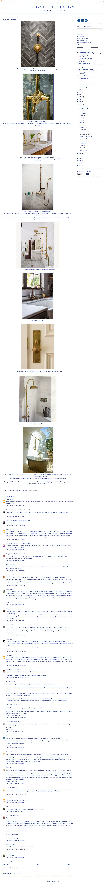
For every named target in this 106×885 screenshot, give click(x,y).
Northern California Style (86, 52)
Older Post (70, 864)
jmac (7, 736)
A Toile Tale (9, 768)
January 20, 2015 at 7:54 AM (15, 571)
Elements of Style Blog (85, 58)
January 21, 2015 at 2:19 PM (15, 783)
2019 (80, 94)
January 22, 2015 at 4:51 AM (15, 811)
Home (38, 864)
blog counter (53, 883)
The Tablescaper (10, 815)
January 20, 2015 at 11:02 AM (16, 665)
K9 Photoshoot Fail (85, 134)
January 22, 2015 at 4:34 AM (15, 803)
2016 (80, 101)
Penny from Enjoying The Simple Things (17, 510)
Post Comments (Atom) (16, 868)
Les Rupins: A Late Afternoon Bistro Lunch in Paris (90, 65)
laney (7, 798)
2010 (80, 163)
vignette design (53, 7)
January (82, 132)
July (81, 118)
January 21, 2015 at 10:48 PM (16, 794)
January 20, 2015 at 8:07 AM (15, 585)
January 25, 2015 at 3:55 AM (15, 858)
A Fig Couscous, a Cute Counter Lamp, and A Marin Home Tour (90, 54)
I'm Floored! (83, 143)
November (83, 108)
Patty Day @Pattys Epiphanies (14, 554)
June (81, 120)
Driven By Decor (83, 76)
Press (78, 44)
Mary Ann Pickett (10, 787)
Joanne (8, 655)
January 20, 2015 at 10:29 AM (16, 651)
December (83, 106)
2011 (80, 160)
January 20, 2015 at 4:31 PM (15, 748)
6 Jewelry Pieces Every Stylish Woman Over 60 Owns (88, 71)
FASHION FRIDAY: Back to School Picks (89, 60)
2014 (80, 153)
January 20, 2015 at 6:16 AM (15, 525)
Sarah (7, 752)
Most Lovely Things (84, 63)
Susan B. (8, 529)
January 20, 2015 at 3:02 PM (15, 732)
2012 (80, 158)
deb (7, 807)
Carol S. (8, 853)
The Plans (82, 145)
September (83, 113)
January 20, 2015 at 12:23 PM (16, 717)
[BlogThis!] (32, 490)
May (81, 122)
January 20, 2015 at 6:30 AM (15, 539)
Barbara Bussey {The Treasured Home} (17, 543)
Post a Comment (7, 862)
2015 (80, 104)
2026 (80, 90)
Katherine (8, 609)
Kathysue (8, 575)
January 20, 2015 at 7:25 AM (15, 550)
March (82, 127)
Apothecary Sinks (84, 139)
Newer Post (6, 864)
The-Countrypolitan (11, 669)
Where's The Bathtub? (86, 136)
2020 (80, 92)
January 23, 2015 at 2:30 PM (15, 849)
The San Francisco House (84, 42)
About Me (79, 34)
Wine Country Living (82, 38)
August (82, 115)
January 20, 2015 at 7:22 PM (15, 764)
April (81, 125)
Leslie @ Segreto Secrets (12, 721)
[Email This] (31, 490)
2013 (80, 156)
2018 (80, 97)
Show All (101, 82)
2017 (80, 99)
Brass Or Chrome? (85, 141)
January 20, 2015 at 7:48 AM (15, 560)
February (82, 129)
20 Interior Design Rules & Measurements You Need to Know (90, 77)
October (82, 111)
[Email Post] (29, 490)
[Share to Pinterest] (36, 490)
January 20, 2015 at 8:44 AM (15, 621)
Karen (7, 639)
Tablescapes (80, 36)
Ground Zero (83, 148)
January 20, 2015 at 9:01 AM (15, 635)
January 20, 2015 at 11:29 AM (16, 677)
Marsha (8, 625)
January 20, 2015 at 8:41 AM (15, 605)
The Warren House (82, 40)
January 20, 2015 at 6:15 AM (15, 516)
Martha (8, 589)
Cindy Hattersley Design (86, 69)
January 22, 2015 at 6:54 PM (15, 840)
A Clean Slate (83, 150)
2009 (80, 165)
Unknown (8, 499)
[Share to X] (33, 490)
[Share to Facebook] (35, 490)
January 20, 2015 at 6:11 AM (15, 506)
